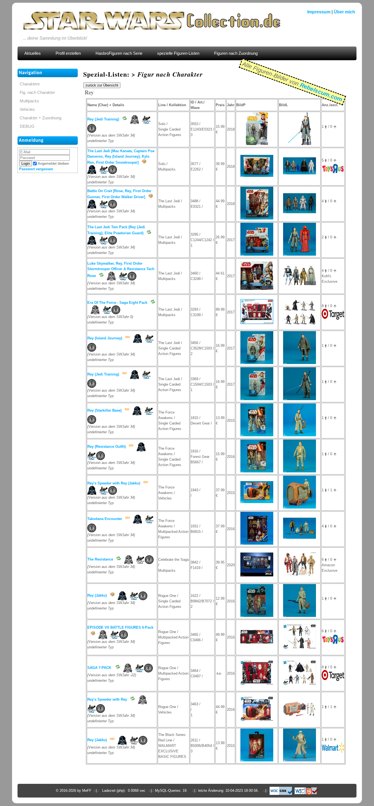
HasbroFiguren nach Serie (119, 53)
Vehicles (27, 109)
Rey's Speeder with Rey (107, 699)
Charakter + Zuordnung (40, 118)
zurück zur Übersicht (101, 85)
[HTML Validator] (306, 790)
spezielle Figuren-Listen (178, 53)
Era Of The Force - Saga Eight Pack (117, 303)
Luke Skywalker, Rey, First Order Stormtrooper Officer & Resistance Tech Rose (120, 269)
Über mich (344, 12)
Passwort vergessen (36, 169)
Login (25, 163)
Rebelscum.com (321, 92)
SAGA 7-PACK (99, 668)
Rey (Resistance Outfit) (106, 446)
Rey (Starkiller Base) (104, 410)
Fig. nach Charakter (37, 92)
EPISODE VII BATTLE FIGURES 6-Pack (120, 627)
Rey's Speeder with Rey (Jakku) (113, 483)
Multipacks (29, 101)
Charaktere (30, 84)
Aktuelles (32, 53)
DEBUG (27, 126)
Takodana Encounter (104, 519)
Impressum (318, 12)
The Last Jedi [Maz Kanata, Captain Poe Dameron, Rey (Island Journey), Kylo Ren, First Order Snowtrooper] (120, 156)
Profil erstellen (68, 53)
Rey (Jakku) (97, 595)
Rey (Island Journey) (104, 338)
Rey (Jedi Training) (103, 119)
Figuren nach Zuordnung (236, 53)
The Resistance (100, 559)
